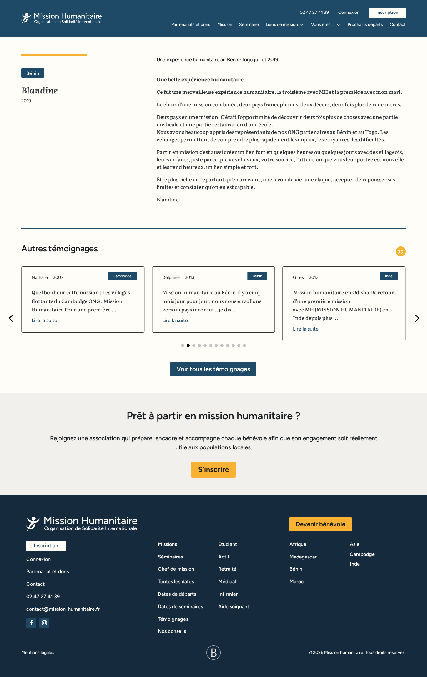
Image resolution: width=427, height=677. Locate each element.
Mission (224, 25)
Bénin (257, 276)
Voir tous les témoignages (213, 369)
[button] (182, 345)
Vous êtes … (322, 25)
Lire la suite (44, 320)
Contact (398, 25)
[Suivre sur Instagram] (44, 623)
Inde (389, 276)
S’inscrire (213, 469)
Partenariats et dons (190, 25)
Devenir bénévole (320, 524)
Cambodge (122, 276)
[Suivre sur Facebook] (31, 623)
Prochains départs (365, 25)
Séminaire (249, 25)
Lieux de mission (282, 25)
